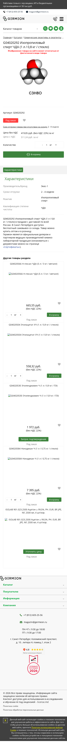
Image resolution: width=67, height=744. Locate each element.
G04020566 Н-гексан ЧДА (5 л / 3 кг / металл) (33, 263)
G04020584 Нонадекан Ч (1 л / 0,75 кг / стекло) (33, 448)
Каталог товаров (12, 28)
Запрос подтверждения (33, 439)
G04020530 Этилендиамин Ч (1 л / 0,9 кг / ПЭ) (33, 385)
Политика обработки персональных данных (23, 710)
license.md (43, 702)
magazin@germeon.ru (38, 11)
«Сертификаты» (11, 246)
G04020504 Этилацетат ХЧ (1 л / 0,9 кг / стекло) (33, 324)
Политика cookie (10, 706)
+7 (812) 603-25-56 (14, 11)
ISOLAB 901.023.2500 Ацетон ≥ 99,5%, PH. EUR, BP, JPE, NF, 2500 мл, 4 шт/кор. (33, 511)
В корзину (36, 154)
